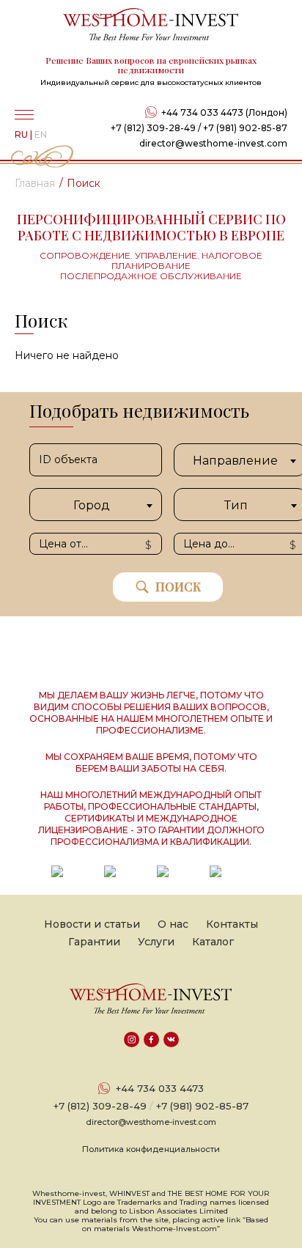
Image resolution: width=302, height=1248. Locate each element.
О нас (173, 924)
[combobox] (95, 504)
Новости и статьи (92, 924)
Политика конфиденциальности (151, 1149)
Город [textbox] (91, 505)
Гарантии (94, 941)
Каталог (213, 941)
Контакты (232, 924)
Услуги (156, 941)
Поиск (178, 586)
